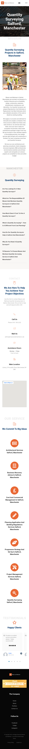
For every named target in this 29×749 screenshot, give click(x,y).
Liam (10, 653)
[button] (19, 3)
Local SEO (14, 736)
